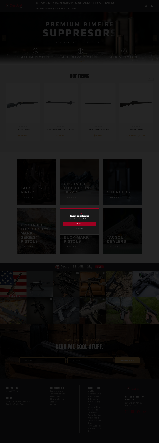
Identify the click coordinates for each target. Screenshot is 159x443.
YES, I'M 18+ (79, 224)
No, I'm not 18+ (79, 229)
